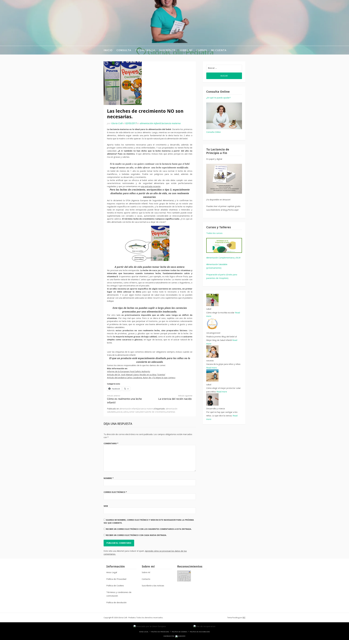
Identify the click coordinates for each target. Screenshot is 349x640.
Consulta (124, 50)
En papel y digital (214, 159)
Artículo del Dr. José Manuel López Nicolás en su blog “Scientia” (136, 374)
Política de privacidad (160, 632)
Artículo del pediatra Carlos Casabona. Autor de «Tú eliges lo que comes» (141, 377)
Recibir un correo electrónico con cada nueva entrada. (136, 535)
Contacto (146, 579)
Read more (211, 367)
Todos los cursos (214, 233)
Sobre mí (186, 50)
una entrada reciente (150, 186)
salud (208, 308)
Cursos (201, 50)
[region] (224, 245)
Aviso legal (143, 632)
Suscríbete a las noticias (153, 585)
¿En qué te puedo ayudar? (218, 97)
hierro (143, 411)
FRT (244, 617)
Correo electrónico (115, 492)
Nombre (109, 478)
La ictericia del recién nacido (175, 397)
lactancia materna (171, 123)
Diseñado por (169, 636)
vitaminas (170, 411)
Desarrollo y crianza (215, 408)
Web (106, 506)
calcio (125, 411)
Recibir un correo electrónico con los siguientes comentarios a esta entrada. (149, 529)
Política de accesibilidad (200, 632)
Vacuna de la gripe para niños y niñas (223, 364)
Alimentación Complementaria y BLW (223, 257)
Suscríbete (167, 50)
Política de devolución (116, 602)
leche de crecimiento (156, 411)
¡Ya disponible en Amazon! (218, 199)
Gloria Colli (117, 123)
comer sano (134, 411)
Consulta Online (213, 132)
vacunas (210, 360)
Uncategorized (213, 332)
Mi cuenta (218, 50)
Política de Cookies (115, 585)
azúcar (119, 411)
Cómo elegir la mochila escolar (220, 312)
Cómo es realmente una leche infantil (124, 399)
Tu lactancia (145, 50)
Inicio (108, 50)
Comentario (111, 443)
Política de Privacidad (116, 579)
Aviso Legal (111, 572)
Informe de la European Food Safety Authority (128, 371)
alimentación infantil (150, 123)
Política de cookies (179, 632)
